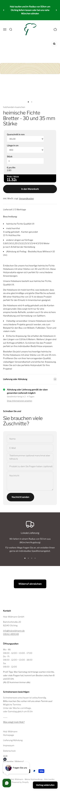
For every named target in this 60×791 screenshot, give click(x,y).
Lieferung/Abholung (13, 740)
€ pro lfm (11, 167)
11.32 (11, 179)
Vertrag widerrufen (45, 785)
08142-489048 (11, 634)
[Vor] (56, 10)
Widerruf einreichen (30, 583)
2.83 (9, 170)
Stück (9, 156)
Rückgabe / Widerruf (13, 761)
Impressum (8, 745)
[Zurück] (3, 10)
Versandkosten (26, 198)
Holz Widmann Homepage (10, 733)
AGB (5, 756)
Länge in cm (12, 145)
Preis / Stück (13, 176)
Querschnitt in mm (16, 134)
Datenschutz (9, 750)
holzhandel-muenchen (14, 107)
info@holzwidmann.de (14, 630)
